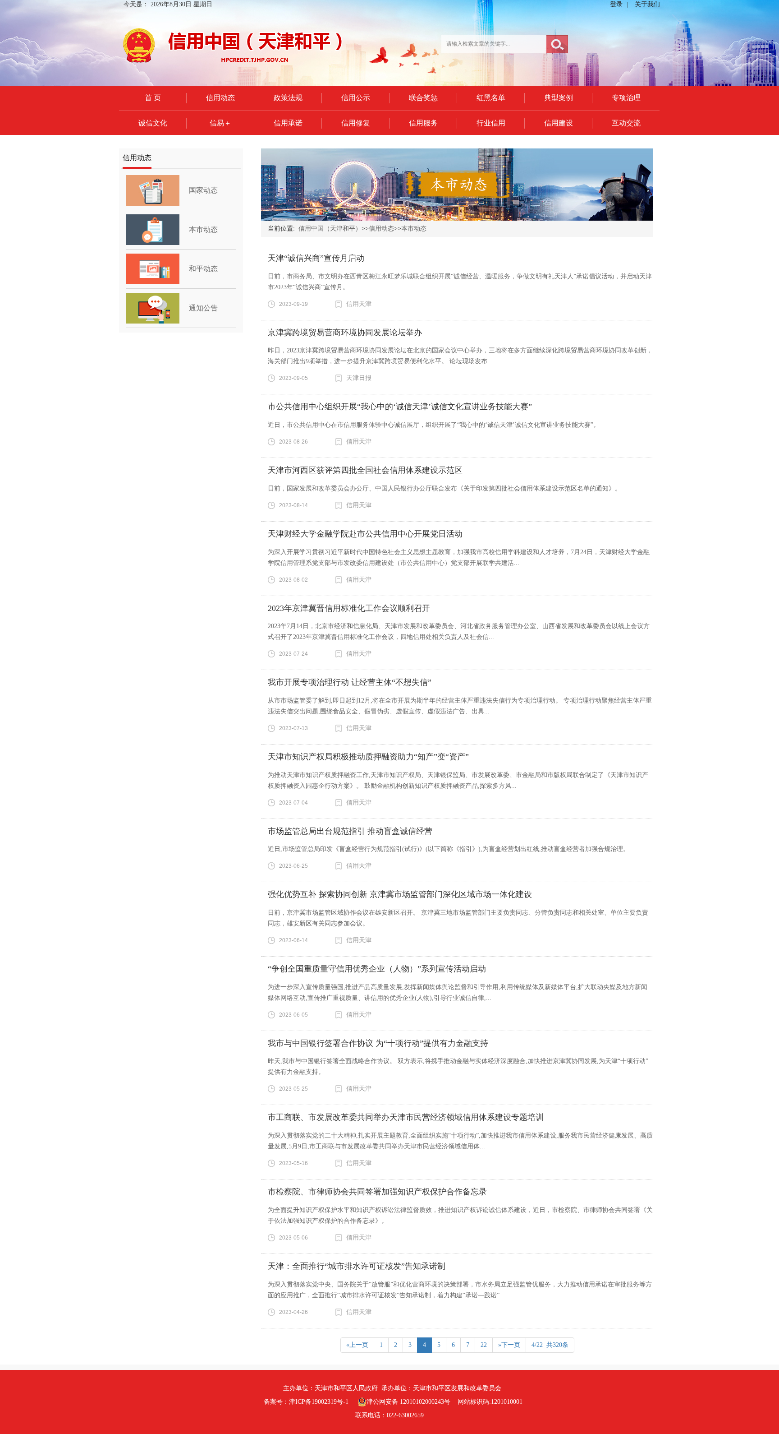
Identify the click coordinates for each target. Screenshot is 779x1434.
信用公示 (355, 98)
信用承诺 (288, 123)
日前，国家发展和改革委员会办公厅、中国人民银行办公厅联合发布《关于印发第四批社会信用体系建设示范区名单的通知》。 (444, 488)
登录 (616, 4)
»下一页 (509, 1344)
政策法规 (288, 98)
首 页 (153, 98)
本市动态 (203, 229)
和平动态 (203, 269)
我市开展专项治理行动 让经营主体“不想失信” (349, 682)
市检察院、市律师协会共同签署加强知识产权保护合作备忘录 (377, 1191)
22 (484, 1344)
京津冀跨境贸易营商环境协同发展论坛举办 (345, 332)
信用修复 (355, 123)
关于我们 (647, 4)
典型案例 (558, 98)
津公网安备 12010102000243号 (408, 1401)
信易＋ (220, 123)
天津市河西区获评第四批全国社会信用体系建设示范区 (365, 470)
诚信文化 (152, 123)
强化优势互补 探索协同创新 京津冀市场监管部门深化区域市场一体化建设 (400, 894)
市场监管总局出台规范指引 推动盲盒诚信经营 (350, 831)
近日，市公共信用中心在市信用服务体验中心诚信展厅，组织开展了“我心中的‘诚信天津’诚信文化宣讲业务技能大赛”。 (434, 424)
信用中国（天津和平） (330, 228)
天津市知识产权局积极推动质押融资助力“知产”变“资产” (368, 756)
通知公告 (203, 308)
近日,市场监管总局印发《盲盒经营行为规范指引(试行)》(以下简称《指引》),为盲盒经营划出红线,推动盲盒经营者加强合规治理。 (448, 849)
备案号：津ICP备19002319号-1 (306, 1401)
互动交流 (626, 123)
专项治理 (626, 98)
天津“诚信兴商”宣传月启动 (316, 258)
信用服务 (423, 123)
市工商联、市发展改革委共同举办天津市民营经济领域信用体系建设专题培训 (406, 1117)
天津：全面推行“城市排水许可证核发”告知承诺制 (356, 1266)
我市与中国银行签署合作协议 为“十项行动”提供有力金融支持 (378, 1043)
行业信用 (491, 123)
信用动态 (220, 98)
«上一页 (357, 1344)
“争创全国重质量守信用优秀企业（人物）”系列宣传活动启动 (377, 968)
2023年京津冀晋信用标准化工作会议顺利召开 (349, 608)
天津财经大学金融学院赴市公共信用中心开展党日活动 (365, 533)
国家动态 (203, 190)
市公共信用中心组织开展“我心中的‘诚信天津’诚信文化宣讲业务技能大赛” (400, 406)
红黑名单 (491, 98)
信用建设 (558, 123)
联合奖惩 (423, 98)
